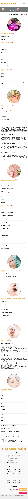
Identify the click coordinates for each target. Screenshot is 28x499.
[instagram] (17, 489)
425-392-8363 (11, 460)
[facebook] (11, 489)
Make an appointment (13, 14)
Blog (2, 497)
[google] (14, 489)
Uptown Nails (4, 495)
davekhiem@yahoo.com (13, 462)
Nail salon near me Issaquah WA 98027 (17, 495)
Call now (25, 14)
